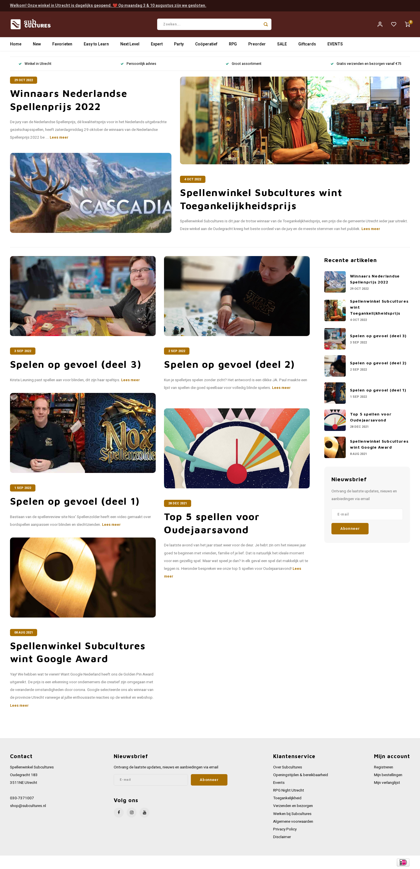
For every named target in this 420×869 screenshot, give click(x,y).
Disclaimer (282, 837)
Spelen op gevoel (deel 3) (75, 364)
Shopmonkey (125, 862)
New (37, 44)
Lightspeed (87, 862)
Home (15, 44)
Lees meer (59, 137)
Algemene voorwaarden (293, 821)
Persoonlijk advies (141, 63)
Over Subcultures (287, 767)
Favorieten (62, 44)
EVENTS (335, 44)
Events (279, 783)
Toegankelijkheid (287, 798)
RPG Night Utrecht (288, 790)
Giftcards (307, 44)
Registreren (383, 767)
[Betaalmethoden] (402, 862)
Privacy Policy (285, 829)
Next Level (129, 44)
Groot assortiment (246, 63)
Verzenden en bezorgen (293, 806)
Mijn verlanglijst (387, 783)
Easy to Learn (96, 44)
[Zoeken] (265, 24)
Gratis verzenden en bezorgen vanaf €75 (369, 63)
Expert (157, 44)
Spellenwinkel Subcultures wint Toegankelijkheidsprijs (261, 198)
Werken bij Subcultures (292, 814)
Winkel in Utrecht (38, 63)
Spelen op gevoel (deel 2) (229, 364)
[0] (407, 24)
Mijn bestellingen (388, 775)
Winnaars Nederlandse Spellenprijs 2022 (68, 99)
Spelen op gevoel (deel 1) (75, 501)
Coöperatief (206, 44)
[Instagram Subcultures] (132, 813)
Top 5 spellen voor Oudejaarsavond (212, 522)
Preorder (257, 44)
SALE (282, 44)
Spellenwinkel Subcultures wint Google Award (78, 652)
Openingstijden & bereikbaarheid (300, 775)
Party (179, 44)
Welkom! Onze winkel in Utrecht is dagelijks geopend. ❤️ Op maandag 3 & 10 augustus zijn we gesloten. (108, 6)
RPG (233, 44)
